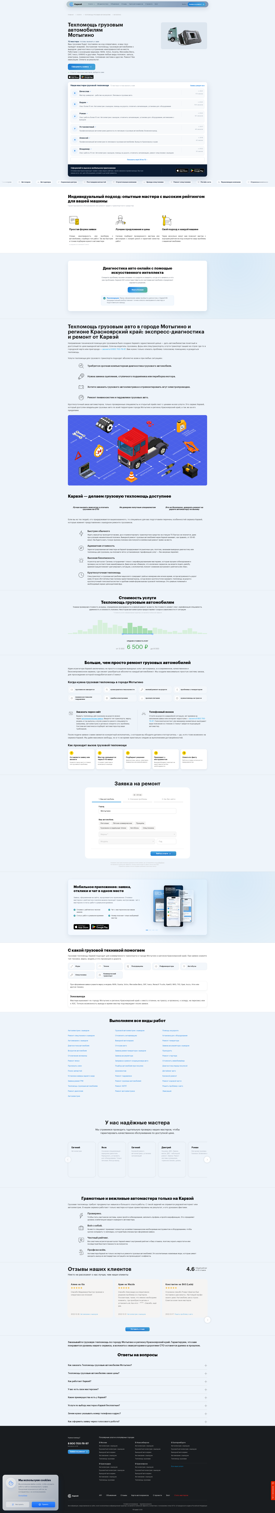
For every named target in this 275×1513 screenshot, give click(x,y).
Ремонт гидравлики (123, 1076)
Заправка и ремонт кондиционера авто (131, 1061)
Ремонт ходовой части (171, 1081)
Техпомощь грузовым (107, 1459)
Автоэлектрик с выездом (78, 1030)
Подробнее (22, 1495)
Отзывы (124, 4)
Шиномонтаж (120, 1071)
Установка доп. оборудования (174, 1036)
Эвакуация (166, 1091)
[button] (81, 67)
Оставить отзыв (137, 1329)
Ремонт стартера (169, 1056)
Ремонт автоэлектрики (125, 1091)
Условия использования (130, 1504)
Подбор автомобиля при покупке (129, 1066)
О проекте (148, 4)
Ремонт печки (73, 1061)
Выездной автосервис (124, 1041)
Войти (184, 4)
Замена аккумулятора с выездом (175, 1046)
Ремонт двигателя (75, 1091)
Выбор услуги (162, 853)
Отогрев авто (121, 1046)
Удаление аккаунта (146, 1504)
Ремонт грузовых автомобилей (128, 1081)
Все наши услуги (177, 1466)
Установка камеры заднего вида (81, 1076)
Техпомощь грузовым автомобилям (83, 1086)
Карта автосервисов (136, 4)
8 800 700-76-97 (78, 1443)
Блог (156, 4)
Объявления (115, 4)
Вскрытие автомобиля (77, 1051)
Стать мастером (181, 1495)
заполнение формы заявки (92, 718)
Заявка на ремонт (195, 4)
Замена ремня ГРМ (75, 1081)
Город (101, 806)
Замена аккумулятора (124, 1056)
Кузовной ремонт (169, 1076)
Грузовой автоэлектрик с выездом (129, 1030)
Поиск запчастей (75, 1071)
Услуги (90, 4)
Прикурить (167, 1051)
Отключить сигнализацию (126, 1036)
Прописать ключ (75, 1066)
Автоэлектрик (74, 1096)
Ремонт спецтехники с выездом (81, 1036)
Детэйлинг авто (169, 1071)
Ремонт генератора (170, 1041)
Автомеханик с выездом (78, 1041)
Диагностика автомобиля (78, 1046)
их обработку (160, 862)
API (100, 1495)
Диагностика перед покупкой (174, 1066)
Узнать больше (138, 290)
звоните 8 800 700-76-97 (114, 349)
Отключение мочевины (77, 1056)
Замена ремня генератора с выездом (130, 1051)
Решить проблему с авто (172, 1086)
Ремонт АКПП (121, 1086)
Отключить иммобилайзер (173, 1061)
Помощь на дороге (170, 1030)
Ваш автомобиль (106, 820)
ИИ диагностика (102, 4)
